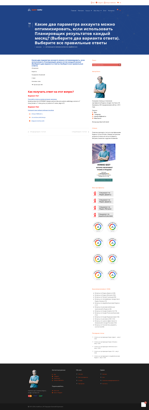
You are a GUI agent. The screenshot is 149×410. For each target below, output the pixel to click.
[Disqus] (58, 161)
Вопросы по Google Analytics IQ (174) (106, 311)
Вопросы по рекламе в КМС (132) (105, 319)
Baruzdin (39, 47)
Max (93, 2)
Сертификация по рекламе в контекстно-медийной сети (61, 47)
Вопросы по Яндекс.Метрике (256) (105, 295)
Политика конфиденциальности (110, 380)
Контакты (111, 11)
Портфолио (81, 383)
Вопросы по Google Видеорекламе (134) (107, 317)
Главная (73, 11)
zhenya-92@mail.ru (111, 2)
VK (120, 2)
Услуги (87, 11)
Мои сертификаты (83, 377)
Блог (104, 11)
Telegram (100, 2)
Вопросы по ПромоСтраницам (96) (105, 297)
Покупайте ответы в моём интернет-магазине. (42, 99)
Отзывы (80, 380)
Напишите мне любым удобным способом (41, 110)
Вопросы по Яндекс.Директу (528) (105, 293)
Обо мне (97, 11)
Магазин (81, 11)
